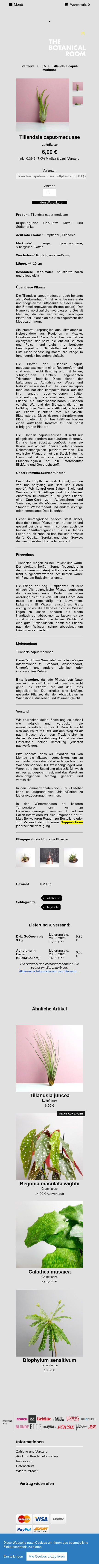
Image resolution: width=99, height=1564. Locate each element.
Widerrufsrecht (27, 1471)
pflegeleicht (52, 907)
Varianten (49, 170)
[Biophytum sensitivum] (49, 1323)
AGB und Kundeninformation (37, 1456)
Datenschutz (25, 1466)
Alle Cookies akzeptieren (47, 1556)
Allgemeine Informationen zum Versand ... (49, 971)
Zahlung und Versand (31, 1451)
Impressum (24, 1461)
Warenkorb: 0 (79, 4)
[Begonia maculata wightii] (49, 1146)
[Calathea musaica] (49, 1234)
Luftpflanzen (52, 898)
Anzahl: (49, 186)
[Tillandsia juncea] (49, 1058)
